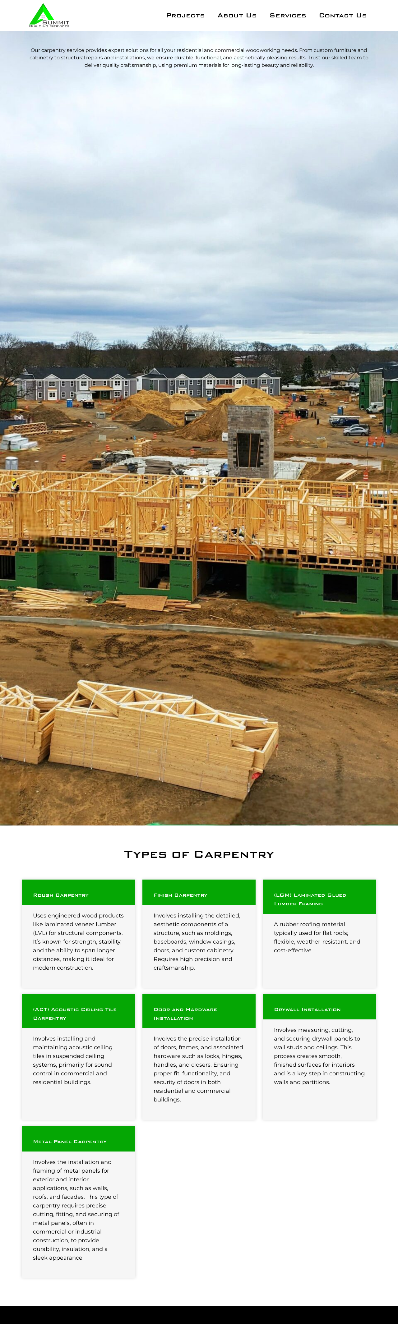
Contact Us (343, 15)
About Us (237, 15)
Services (287, 15)
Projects (185, 15)
